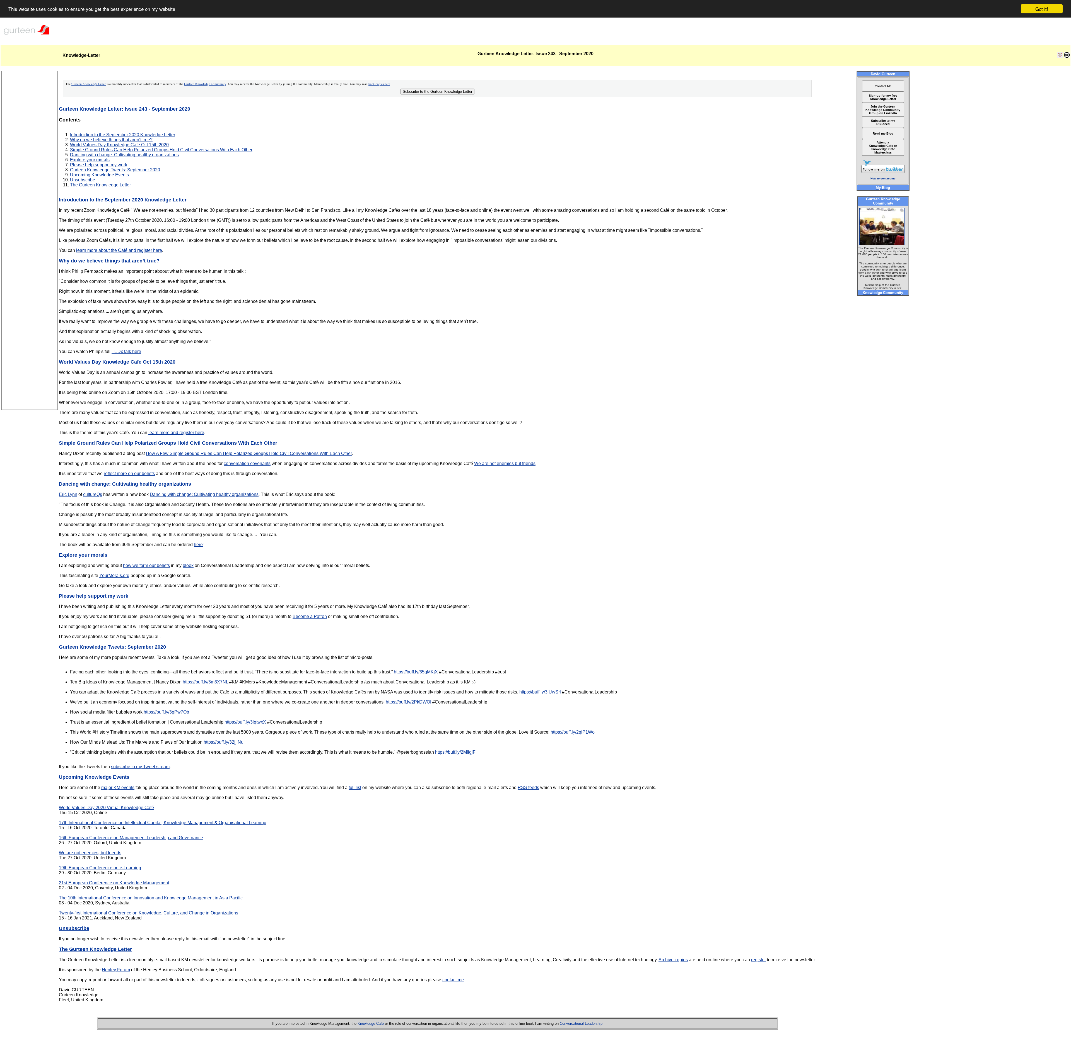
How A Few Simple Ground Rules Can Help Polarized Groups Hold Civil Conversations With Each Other (249, 453)
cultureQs (92, 494)
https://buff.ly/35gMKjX (416, 672)
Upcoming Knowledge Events (99, 174)
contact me (453, 979)
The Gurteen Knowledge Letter (100, 184)
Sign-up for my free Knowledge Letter (883, 97)
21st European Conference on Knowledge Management (114, 882)
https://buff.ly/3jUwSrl (540, 692)
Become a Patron (310, 616)
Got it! (1041, 8)
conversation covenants (247, 463)
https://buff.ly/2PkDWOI (408, 702)
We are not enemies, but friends (90, 852)
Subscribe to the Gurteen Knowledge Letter (437, 91)
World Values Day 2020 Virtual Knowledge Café (106, 807)
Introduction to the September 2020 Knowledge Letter (122, 134)
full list (355, 787)
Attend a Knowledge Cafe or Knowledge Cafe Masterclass (883, 147)
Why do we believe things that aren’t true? (111, 139)
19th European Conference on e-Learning (100, 867)
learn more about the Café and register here (119, 250)
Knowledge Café (371, 1023)
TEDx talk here (126, 351)
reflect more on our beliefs (129, 473)
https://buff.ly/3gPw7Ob (166, 712)
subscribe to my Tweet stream (140, 766)
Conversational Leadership (581, 1023)
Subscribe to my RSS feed (883, 122)
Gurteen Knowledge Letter (88, 84)
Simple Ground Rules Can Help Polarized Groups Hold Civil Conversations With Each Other (161, 149)
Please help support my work (98, 164)
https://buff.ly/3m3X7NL (205, 682)
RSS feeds (528, 787)
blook (188, 565)
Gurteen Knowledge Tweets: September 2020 (115, 169)
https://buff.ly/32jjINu (223, 742)
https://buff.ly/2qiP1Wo (573, 732)
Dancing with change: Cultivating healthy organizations (124, 154)
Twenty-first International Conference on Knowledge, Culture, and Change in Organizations (148, 913)
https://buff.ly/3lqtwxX (245, 722)
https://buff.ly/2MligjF (455, 752)
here (198, 544)
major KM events (117, 787)
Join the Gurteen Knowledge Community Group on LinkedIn (882, 110)
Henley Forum (116, 969)
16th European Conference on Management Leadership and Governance (131, 837)
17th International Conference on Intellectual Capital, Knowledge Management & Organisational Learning (162, 822)
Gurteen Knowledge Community (205, 84)
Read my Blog (883, 133)
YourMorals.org (114, 575)
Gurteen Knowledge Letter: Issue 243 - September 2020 (124, 109)
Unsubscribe (82, 179)
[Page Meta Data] (1060, 56)
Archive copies (673, 959)
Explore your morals (90, 159)
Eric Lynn (68, 494)
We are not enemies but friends (505, 463)
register (758, 959)
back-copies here (379, 84)
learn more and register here (176, 432)
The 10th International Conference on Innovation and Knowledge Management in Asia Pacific (151, 897)
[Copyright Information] (1067, 56)
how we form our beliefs (146, 565)
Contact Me (883, 86)
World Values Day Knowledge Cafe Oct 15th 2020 (119, 144)
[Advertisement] (29, 326)
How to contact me (883, 178)
